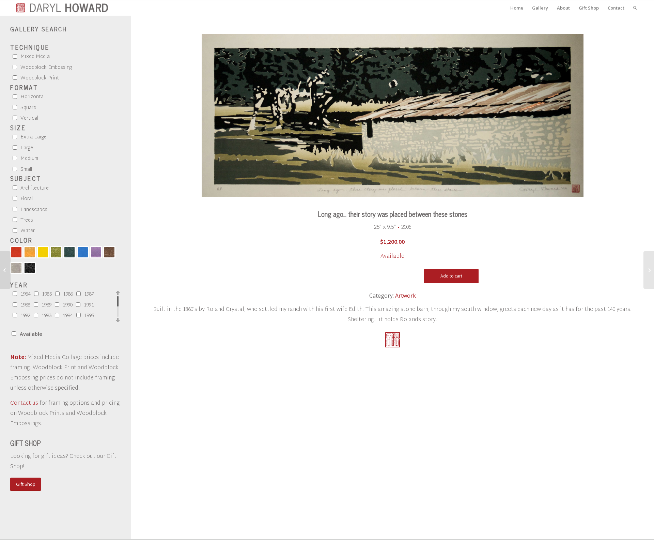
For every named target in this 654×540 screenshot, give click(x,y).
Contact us (24, 403)
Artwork (405, 295)
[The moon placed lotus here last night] (5, 270)
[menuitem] (517, 8)
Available (31, 333)
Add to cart (451, 276)
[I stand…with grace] (648, 270)
